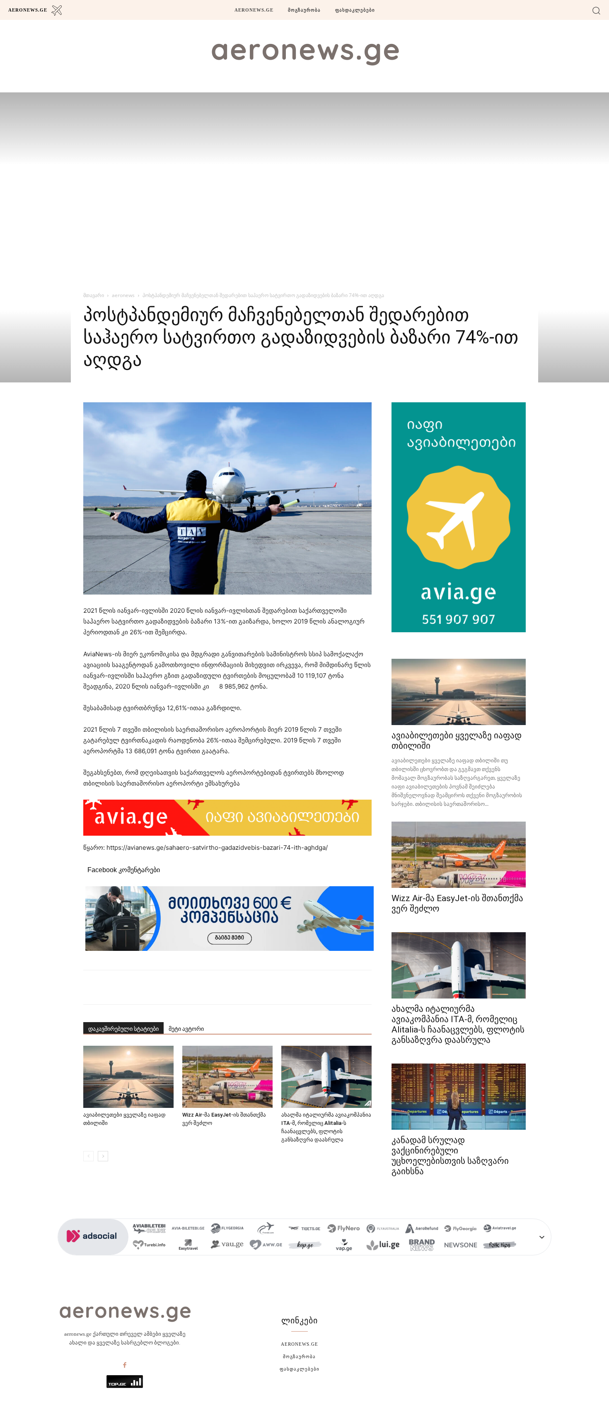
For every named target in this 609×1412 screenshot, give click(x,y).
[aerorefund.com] (421, 1229)
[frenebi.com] (266, 1229)
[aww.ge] (266, 1246)
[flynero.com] (343, 1229)
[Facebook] (125, 1365)
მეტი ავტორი (186, 1028)
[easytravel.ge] (188, 1246)
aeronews (123, 295)
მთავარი (93, 295)
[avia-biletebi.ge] (188, 1229)
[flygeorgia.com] (460, 1229)
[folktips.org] (499, 1246)
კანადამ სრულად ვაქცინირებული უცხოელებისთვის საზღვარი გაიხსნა (450, 1155)
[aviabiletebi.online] (149, 1229)
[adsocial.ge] (93, 1250)
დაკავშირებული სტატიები (123, 1028)
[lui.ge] (382, 1246)
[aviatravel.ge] (499, 1229)
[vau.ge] (227, 1246)
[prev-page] (88, 1156)
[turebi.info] (149, 1246)
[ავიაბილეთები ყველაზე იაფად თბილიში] (128, 1077)
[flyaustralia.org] (382, 1229)
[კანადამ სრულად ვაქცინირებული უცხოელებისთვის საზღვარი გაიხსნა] (459, 1097)
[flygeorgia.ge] (227, 1229)
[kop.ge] (304, 1246)
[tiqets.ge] (304, 1229)
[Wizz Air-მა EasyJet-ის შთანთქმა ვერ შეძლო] (227, 1077)
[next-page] (103, 1156)
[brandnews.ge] (421, 1246)
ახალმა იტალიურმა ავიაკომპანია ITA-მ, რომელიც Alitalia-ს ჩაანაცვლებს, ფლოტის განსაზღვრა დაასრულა (458, 1024)
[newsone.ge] (460, 1246)
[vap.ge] (343, 1246)
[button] (596, 10)
